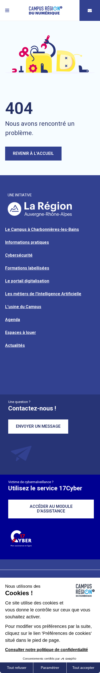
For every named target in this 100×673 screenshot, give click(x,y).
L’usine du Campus (23, 306)
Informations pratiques (27, 242)
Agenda (12, 319)
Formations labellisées (27, 268)
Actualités (15, 345)
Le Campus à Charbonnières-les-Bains (42, 229)
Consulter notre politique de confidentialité (46, 649)
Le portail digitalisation (27, 281)
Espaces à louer (20, 332)
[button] (7, 10)
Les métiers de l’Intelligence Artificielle (43, 293)
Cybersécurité (19, 255)
